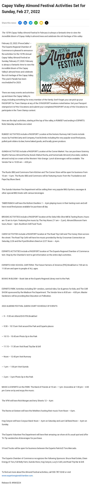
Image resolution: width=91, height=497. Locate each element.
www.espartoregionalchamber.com (17, 475)
